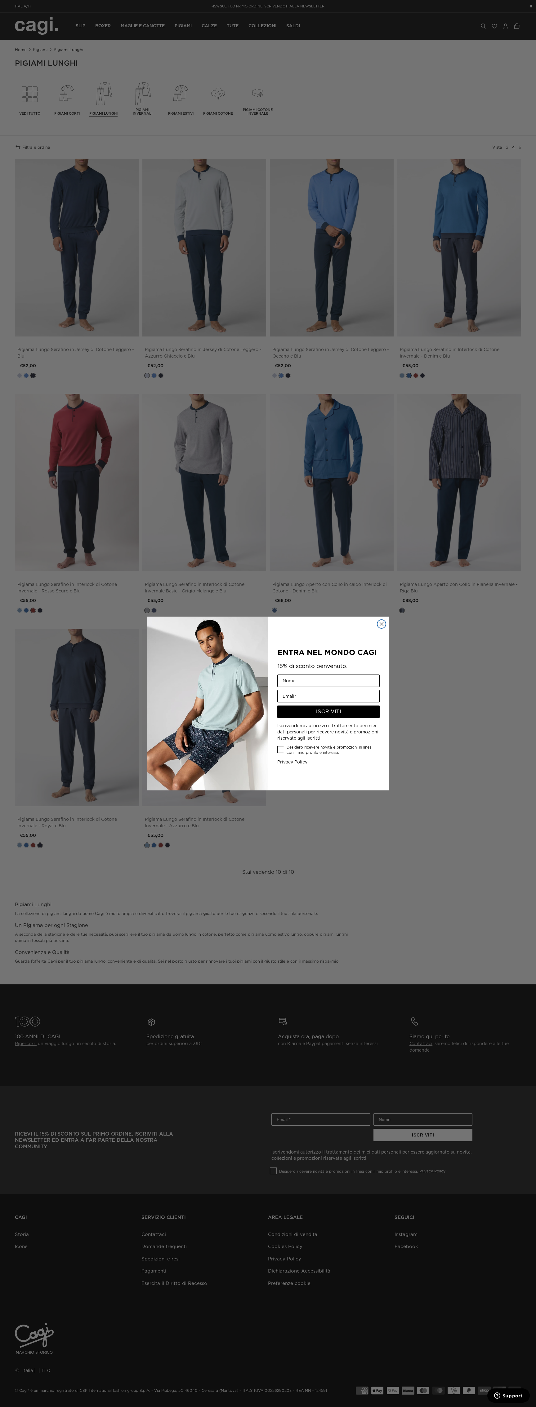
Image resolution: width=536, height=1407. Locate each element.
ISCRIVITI (328, 711)
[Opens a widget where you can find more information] (508, 1396)
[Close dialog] (381, 624)
